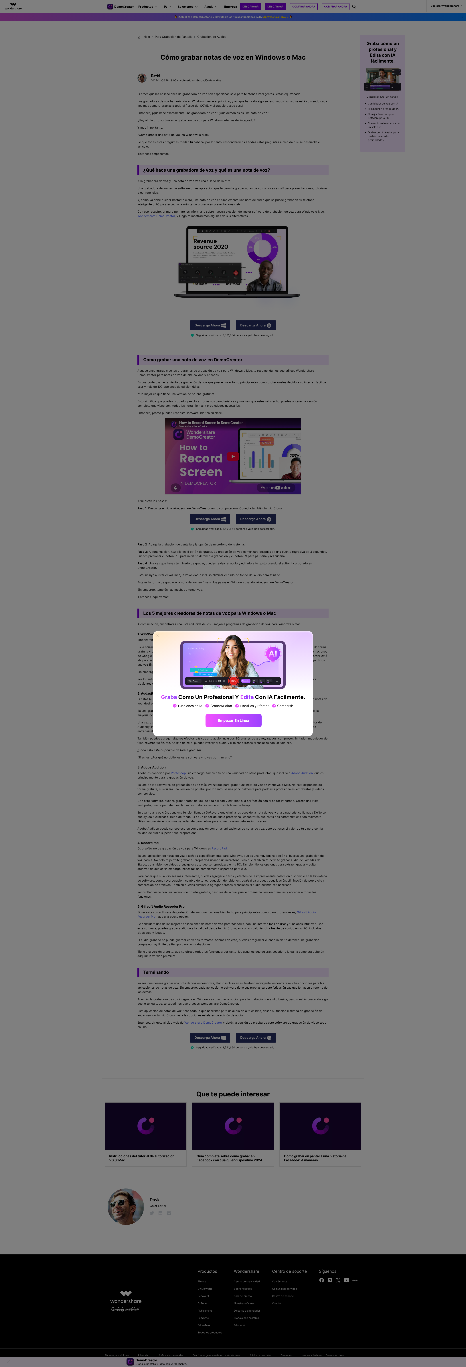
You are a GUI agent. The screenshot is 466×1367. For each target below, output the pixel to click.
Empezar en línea (233, 720)
